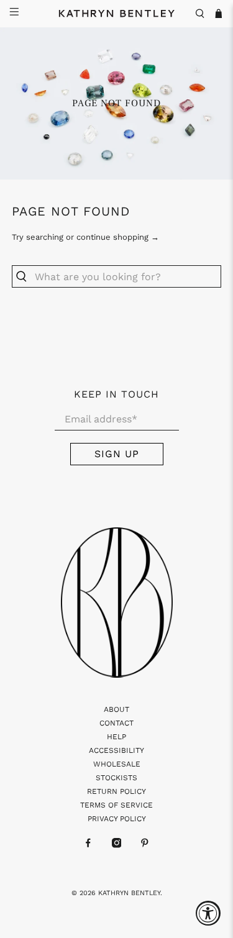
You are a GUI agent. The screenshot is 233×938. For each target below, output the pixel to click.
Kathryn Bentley (129, 893)
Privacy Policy (117, 818)
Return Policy (116, 791)
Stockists (116, 777)
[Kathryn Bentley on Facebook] (88, 845)
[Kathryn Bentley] (116, 13)
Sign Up (116, 454)
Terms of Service (116, 805)
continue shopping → (117, 237)
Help (116, 736)
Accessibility (116, 750)
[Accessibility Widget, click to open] (208, 913)
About (116, 709)
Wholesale (116, 764)
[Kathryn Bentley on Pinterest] (145, 845)
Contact (116, 723)
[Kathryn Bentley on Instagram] (117, 845)
